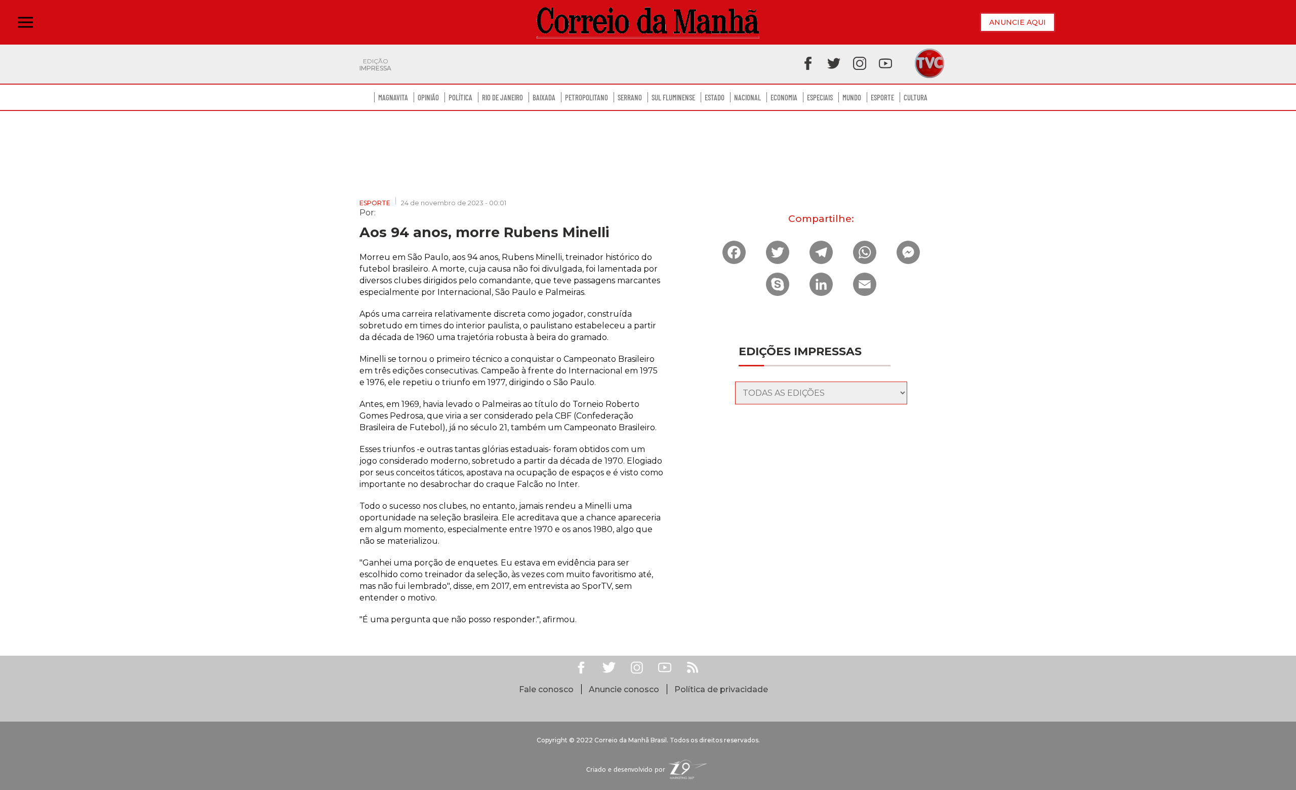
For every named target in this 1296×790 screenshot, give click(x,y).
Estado (714, 97)
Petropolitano (586, 97)
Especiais (820, 97)
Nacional (747, 97)
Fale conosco (546, 689)
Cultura (915, 97)
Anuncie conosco (624, 689)
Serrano (630, 97)
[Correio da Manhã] (648, 23)
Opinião (428, 97)
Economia (784, 97)
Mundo (851, 97)
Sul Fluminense (673, 97)
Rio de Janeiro (502, 97)
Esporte (882, 97)
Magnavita (393, 97)
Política (460, 97)
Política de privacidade (721, 689)
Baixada (544, 97)
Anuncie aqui (1017, 22)
